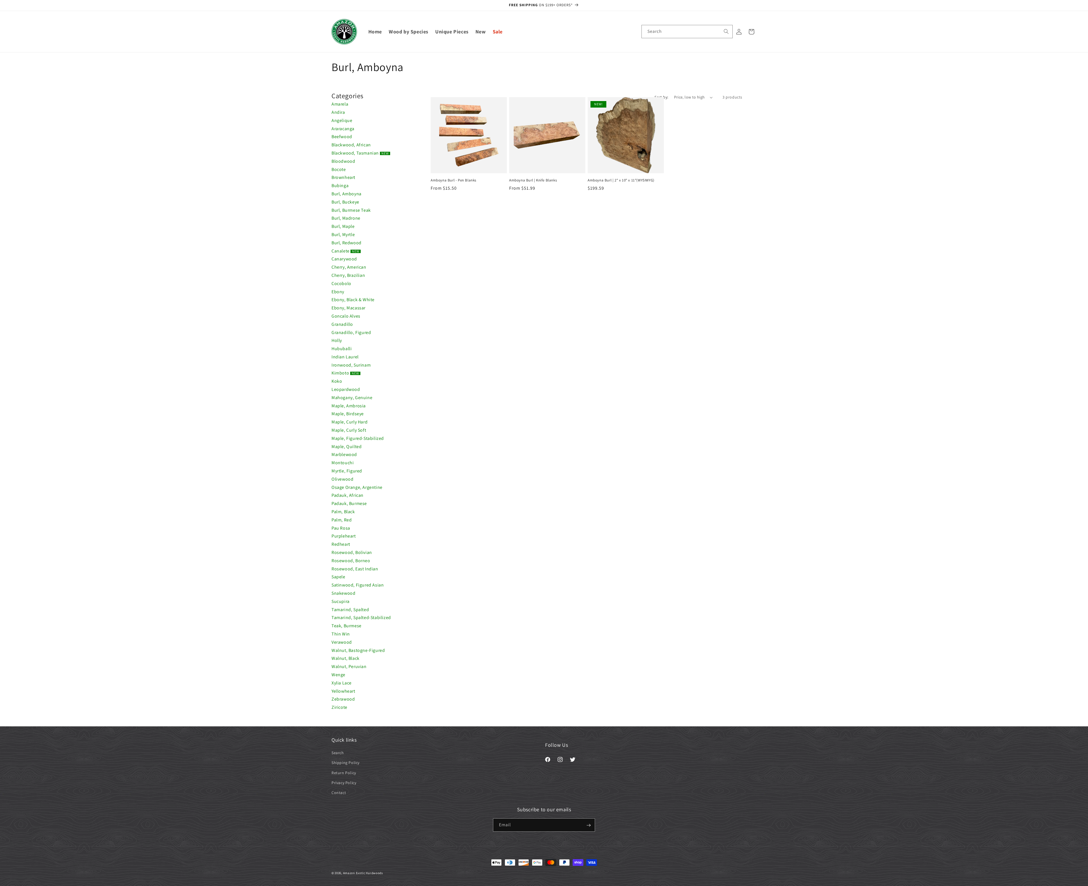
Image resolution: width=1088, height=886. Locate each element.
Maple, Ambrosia (349, 406)
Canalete (345, 251)
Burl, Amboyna (347, 194)
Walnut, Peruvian (349, 666)
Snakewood (343, 593)
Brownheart (343, 177)
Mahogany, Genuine (352, 398)
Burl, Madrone (346, 218)
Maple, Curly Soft (349, 430)
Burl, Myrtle (343, 234)
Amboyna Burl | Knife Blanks (533, 180)
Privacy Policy (344, 782)
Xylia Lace (342, 683)
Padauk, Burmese (349, 503)
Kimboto (345, 373)
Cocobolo (341, 283)
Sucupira (341, 601)
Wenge (338, 675)
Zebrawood (343, 699)
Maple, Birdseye (348, 414)
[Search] (726, 31)
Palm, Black (343, 512)
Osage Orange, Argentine (357, 487)
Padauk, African (348, 495)
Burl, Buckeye (345, 202)
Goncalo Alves (346, 316)
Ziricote (339, 707)
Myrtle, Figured (347, 471)
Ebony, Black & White (353, 300)
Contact (339, 792)
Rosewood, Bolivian (352, 552)
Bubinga (340, 186)
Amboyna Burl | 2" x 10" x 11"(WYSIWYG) (621, 180)
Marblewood (344, 454)
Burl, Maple (343, 226)
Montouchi (343, 463)
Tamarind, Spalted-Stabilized (361, 617)
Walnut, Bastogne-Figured (358, 650)
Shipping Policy (346, 762)
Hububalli (342, 349)
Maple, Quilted (347, 447)
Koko (337, 381)
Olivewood (342, 479)
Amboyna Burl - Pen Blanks (453, 180)
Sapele (338, 577)
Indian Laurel (345, 357)
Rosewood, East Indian (355, 569)
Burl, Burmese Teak (351, 210)
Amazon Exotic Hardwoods (363, 873)
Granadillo (342, 324)
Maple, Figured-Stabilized (358, 438)
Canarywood (344, 259)
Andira (338, 112)
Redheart (341, 544)
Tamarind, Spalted (350, 610)
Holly (337, 340)
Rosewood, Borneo (351, 561)
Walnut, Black (346, 658)
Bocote (339, 169)
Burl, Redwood (347, 243)
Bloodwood (343, 161)
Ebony (338, 292)
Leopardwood (346, 389)
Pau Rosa (341, 528)
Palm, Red (342, 520)
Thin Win (341, 634)
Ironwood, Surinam (351, 365)
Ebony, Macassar (349, 308)
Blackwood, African (351, 145)
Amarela (340, 104)
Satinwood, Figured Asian (358, 585)
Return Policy (344, 772)
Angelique (342, 120)
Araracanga (343, 129)
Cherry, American (349, 267)
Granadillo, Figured (351, 332)
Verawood (342, 642)
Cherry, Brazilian (348, 275)
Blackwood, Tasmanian (360, 153)
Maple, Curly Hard (349, 422)
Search (338, 752)
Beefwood (342, 137)
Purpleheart (344, 536)
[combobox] (687, 31)
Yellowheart (343, 691)
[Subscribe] (588, 825)
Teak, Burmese (347, 626)
